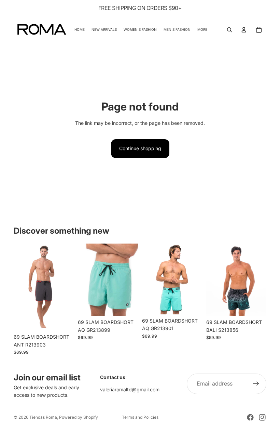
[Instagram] (262, 417)
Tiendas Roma (43, 417)
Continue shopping (140, 148)
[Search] (229, 29)
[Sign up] (256, 384)
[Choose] (63, 320)
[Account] (243, 29)
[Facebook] (250, 417)
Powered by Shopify (78, 417)
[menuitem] (202, 29)
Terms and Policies (140, 417)
